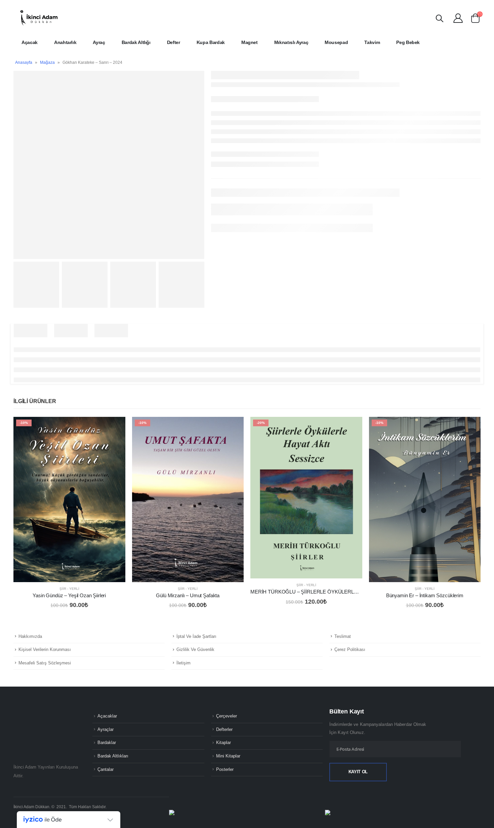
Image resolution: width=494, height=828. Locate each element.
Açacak (30, 42)
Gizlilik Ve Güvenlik (195, 649)
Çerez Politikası (349, 649)
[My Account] (458, 18)
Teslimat (342, 636)
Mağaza (47, 62)
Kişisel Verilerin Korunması (44, 649)
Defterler (224, 729)
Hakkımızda (30, 636)
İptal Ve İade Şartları (196, 636)
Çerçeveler (226, 716)
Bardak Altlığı (136, 42)
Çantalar (105, 769)
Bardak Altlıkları (112, 756)
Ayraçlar (105, 729)
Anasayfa (23, 62)
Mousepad (336, 42)
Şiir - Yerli (69, 589)
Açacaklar (107, 716)
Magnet (249, 42)
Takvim (372, 42)
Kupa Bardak (211, 42)
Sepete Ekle (114, 428)
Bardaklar (106, 742)
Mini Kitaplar (228, 756)
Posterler (225, 769)
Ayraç (99, 42)
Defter (173, 42)
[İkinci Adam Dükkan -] (38, 18)
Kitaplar (223, 742)
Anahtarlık (65, 42)
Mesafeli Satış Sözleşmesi (44, 662)
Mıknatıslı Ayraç (291, 42)
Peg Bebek (408, 42)
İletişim (183, 662)
